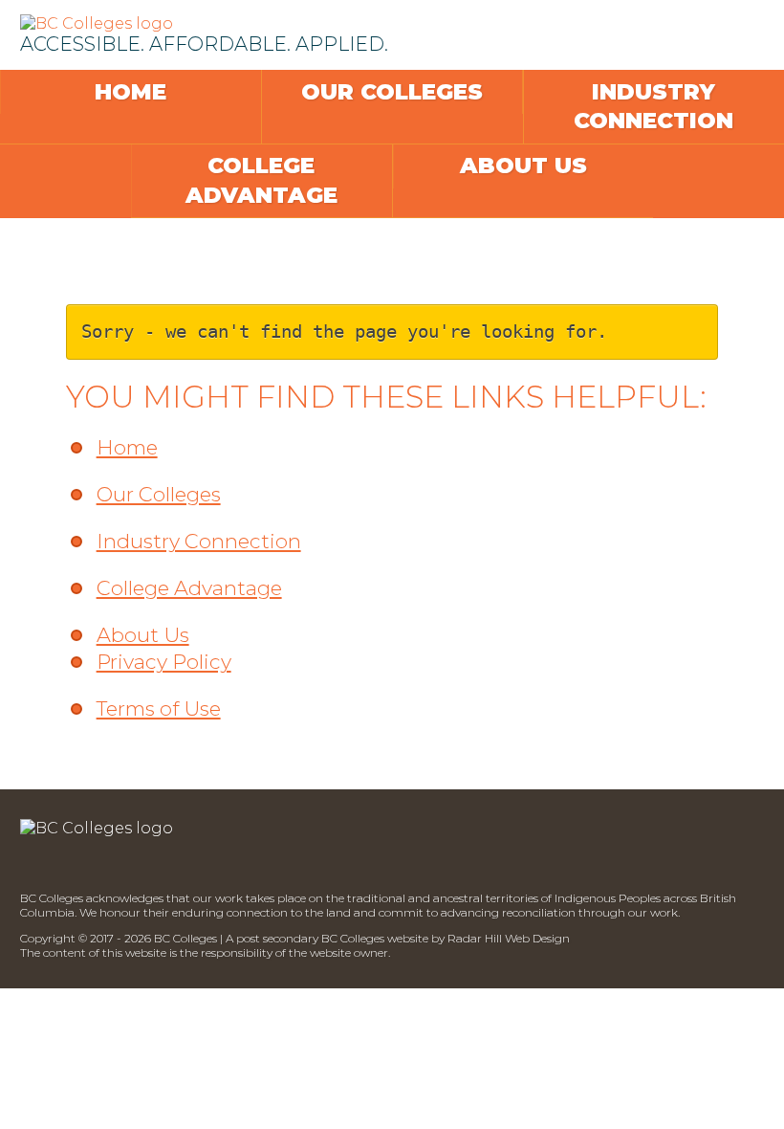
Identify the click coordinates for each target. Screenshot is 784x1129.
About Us (523, 165)
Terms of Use (159, 708)
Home (130, 91)
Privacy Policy (164, 662)
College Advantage (261, 180)
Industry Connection (653, 106)
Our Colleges (392, 91)
